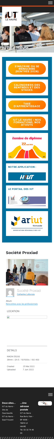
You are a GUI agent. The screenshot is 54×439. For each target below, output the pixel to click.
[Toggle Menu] (50, 2)
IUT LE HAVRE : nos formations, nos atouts (27, 122)
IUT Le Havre (15, 47)
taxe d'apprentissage (27, 105)
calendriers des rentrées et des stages (27, 87)
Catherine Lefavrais (26, 294)
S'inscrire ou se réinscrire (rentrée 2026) (27, 69)
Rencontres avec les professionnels (22, 304)
